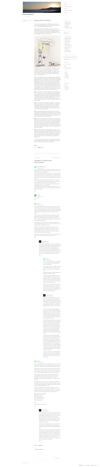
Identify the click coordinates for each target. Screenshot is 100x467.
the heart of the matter (68, 47)
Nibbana (66, 72)
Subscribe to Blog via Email (70, 54)
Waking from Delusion (68, 51)
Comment (57, 457)
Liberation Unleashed (67, 41)
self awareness (67, 76)
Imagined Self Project (68, 39)
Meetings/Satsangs (67, 6)
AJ (39, 21)
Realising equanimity (67, 23)
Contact (65, 12)
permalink (36, 154)
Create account (67, 83)
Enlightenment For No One (68, 38)
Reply (35, 190)
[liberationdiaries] (42, 12)
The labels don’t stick (67, 21)
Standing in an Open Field (68, 45)
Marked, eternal (67, 42)
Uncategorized (67, 77)
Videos (65, 8)
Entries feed (66, 86)
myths (54, 153)
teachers (56, 153)
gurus (52, 153)
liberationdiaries (28, 14)
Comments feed (67, 87)
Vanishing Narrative (67, 50)
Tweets (65, 66)
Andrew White (44, 241)
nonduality (42, 153)
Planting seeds (37, 157)
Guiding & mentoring (68, 10)
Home (65, 2)
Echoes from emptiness (68, 36)
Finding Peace (67, 26)
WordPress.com (67, 89)
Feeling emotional (67, 24)
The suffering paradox (56, 157)
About (65, 4)
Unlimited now (67, 48)
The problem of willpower (68, 27)
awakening (49, 153)
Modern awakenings (67, 44)
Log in (65, 84)
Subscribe (66, 61)
